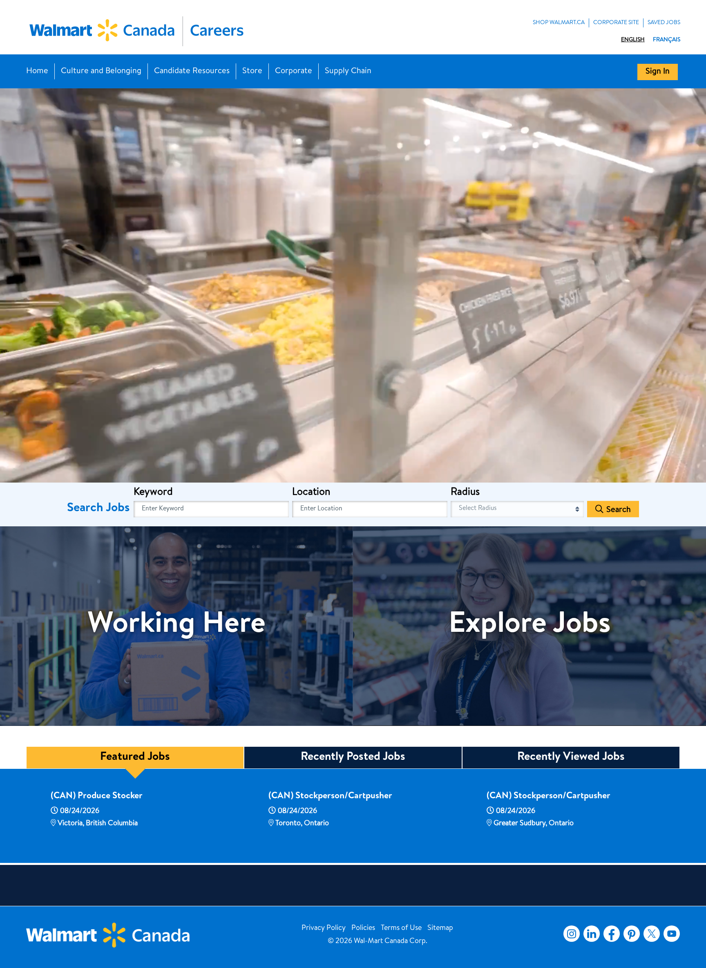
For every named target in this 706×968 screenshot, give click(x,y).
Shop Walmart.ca (559, 23)
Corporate (293, 71)
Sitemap (440, 928)
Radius (465, 492)
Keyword (153, 492)
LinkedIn (591, 933)
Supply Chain (348, 71)
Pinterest (631, 933)
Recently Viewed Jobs (571, 757)
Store (252, 71)
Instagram (571, 933)
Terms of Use (401, 928)
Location (311, 492)
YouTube (671, 933)
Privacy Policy (324, 928)
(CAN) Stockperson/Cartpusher (330, 796)
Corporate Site (616, 23)
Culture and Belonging (101, 71)
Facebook (610, 933)
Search (618, 510)
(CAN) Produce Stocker (97, 796)
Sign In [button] (658, 72)
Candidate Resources (192, 71)
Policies (363, 928)
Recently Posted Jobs (353, 757)
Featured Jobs (135, 757)
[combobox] (369, 509)
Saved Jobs (664, 23)
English (633, 40)
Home (37, 71)
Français (666, 40)
